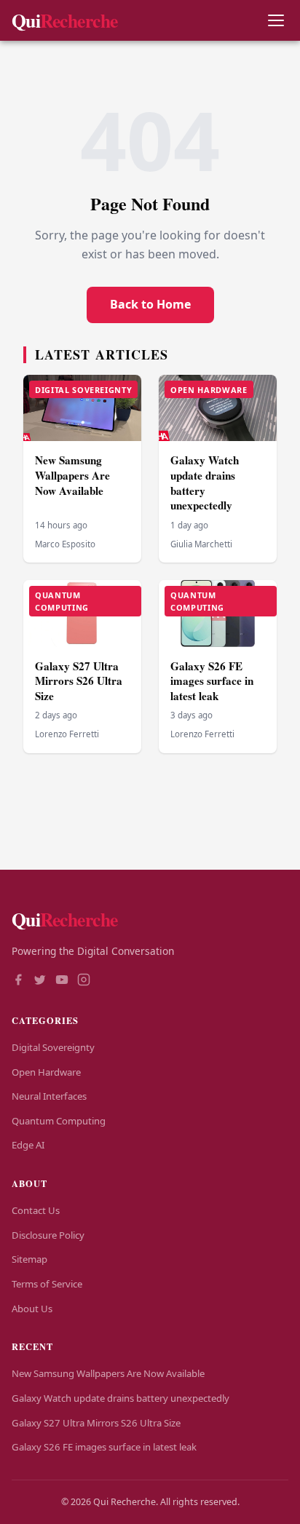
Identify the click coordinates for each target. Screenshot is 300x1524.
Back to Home (150, 304)
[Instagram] (83, 981)
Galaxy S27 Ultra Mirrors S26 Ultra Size (78, 681)
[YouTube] (61, 981)
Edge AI (28, 1144)
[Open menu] (275, 20)
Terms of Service (47, 1283)
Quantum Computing (59, 1120)
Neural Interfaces (49, 1096)
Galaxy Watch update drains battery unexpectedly (204, 482)
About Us (32, 1308)
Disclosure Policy (48, 1235)
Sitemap (29, 1259)
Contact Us (36, 1210)
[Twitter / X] (40, 981)
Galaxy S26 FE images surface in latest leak (211, 681)
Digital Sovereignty (53, 1047)
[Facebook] (18, 981)
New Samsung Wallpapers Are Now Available (72, 475)
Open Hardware (46, 1072)
